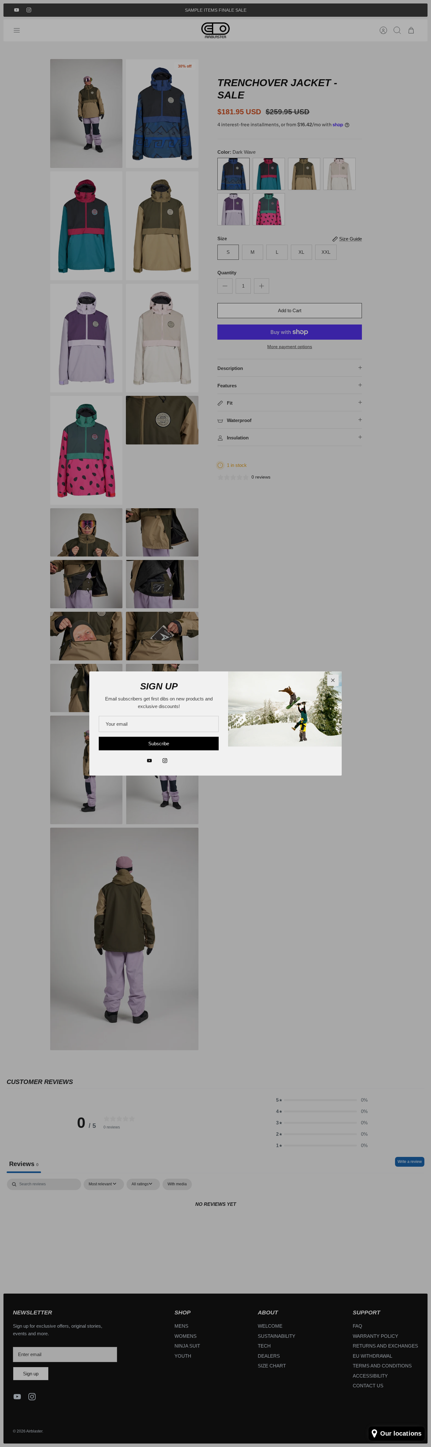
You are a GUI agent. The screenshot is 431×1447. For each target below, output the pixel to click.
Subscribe (158, 743)
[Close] (333, 680)
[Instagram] (165, 760)
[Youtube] (149, 760)
